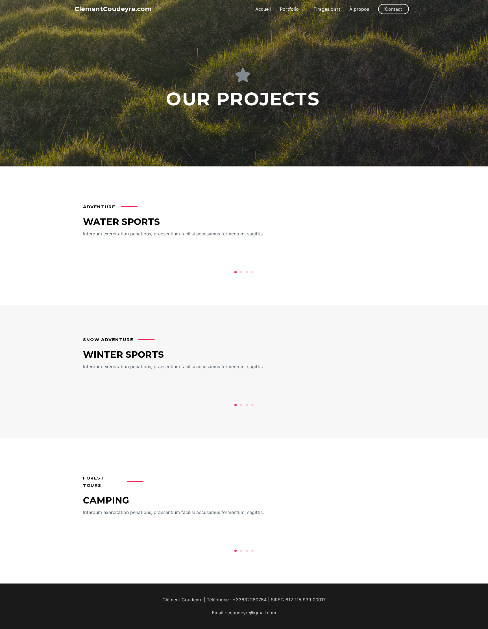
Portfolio (289, 9)
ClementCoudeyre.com (113, 9)
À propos (359, 9)
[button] (235, 272)
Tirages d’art (326, 9)
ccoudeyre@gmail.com (251, 612)
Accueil (263, 9)
